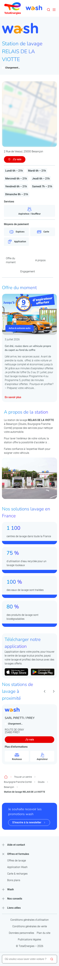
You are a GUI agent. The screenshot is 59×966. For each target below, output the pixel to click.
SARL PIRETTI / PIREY (20, 718)
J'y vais (29, 739)
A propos (40, 260)
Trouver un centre (23, 777)
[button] (48, 9)
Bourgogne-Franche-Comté (18, 782)
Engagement (27, 271)
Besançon (9, 787)
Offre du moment (11, 260)
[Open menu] (54, 10)
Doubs (41, 782)
